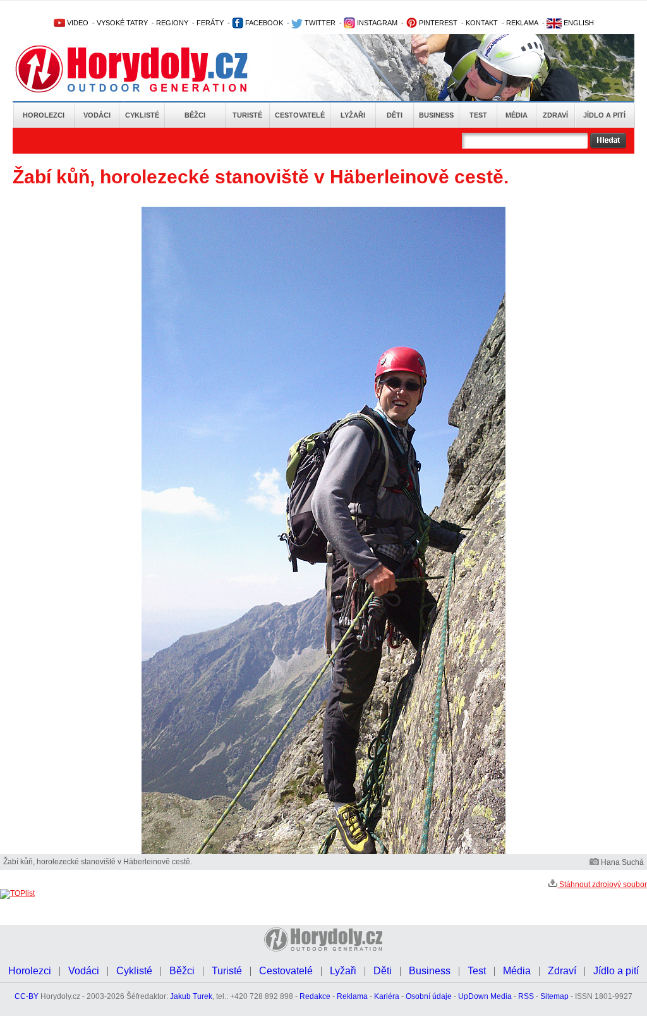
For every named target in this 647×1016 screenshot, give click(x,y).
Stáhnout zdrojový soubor (602, 884)
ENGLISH (578, 23)
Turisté (247, 115)
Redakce (314, 996)
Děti (394, 115)
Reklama (352, 996)
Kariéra (386, 996)
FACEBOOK (263, 23)
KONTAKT (482, 23)
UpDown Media (485, 996)
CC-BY (27, 996)
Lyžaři (353, 115)
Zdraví (555, 115)
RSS (526, 996)
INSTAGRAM (376, 23)
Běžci (194, 115)
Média (516, 115)
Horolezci (43, 115)
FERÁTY (210, 23)
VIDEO (76, 23)
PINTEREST (437, 23)
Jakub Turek (191, 996)
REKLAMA (522, 23)
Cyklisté (142, 115)
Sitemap (554, 996)
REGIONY (172, 23)
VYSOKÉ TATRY (122, 23)
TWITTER (319, 23)
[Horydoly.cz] (147, 69)
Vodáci (97, 115)
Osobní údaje (429, 996)
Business (436, 115)
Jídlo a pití (604, 115)
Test (478, 115)
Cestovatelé (300, 115)
